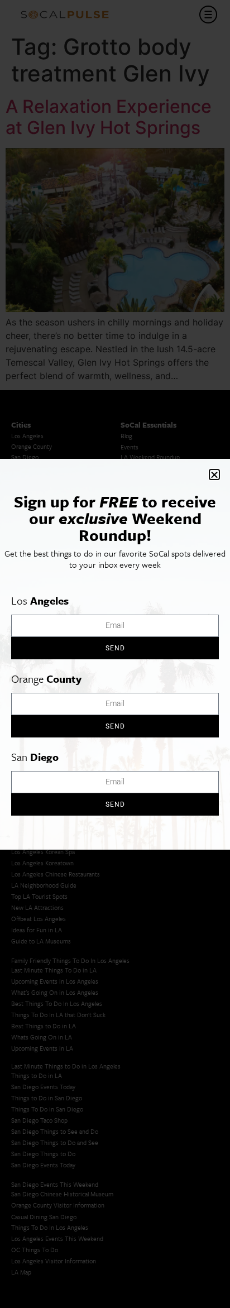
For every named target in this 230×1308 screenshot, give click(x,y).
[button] (214, 474)
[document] (115, 654)
